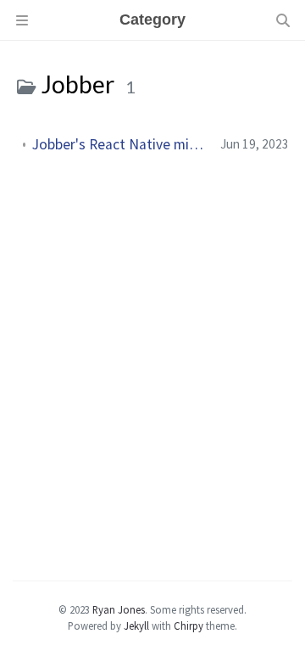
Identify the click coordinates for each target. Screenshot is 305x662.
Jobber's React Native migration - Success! (119, 144)
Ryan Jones (118, 609)
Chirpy (188, 625)
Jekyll (136, 625)
